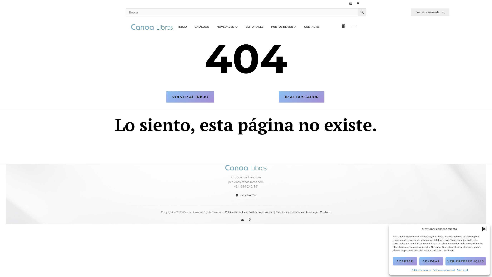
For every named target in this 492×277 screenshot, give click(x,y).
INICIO (182, 26)
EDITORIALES (254, 26)
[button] (484, 229)
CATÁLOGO (201, 26)
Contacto (248, 195)
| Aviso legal (311, 212)
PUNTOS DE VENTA (283, 26)
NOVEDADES (225, 26)
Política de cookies (421, 270)
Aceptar (404, 261)
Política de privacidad (444, 270)
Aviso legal (462, 270)
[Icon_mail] (350, 3)
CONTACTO (311, 26)
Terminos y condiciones (290, 212)
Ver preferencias (465, 261)
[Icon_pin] (358, 3)
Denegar (431, 261)
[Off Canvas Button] (353, 27)
